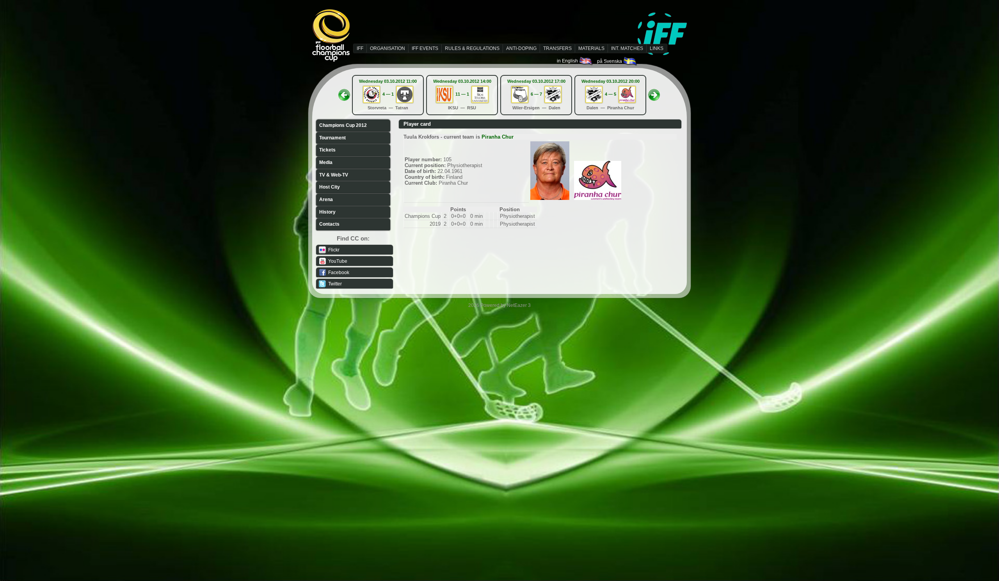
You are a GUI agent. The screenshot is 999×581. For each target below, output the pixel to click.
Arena (326, 199)
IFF (360, 48)
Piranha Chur (498, 137)
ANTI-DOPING (521, 48)
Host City (329, 187)
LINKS (656, 48)
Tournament (332, 138)
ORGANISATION (387, 48)
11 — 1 (462, 94)
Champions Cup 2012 (343, 125)
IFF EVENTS (425, 48)
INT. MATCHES (627, 48)
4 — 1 (388, 94)
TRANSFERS (557, 48)
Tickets (327, 150)
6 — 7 (536, 94)
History (327, 212)
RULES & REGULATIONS (472, 48)
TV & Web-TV (333, 175)
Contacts (329, 224)
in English (568, 61)
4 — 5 (610, 94)
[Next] (654, 92)
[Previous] (344, 92)
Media (325, 162)
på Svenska (610, 61)
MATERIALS (591, 48)
